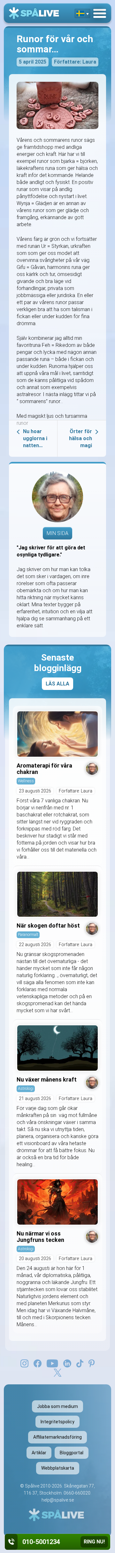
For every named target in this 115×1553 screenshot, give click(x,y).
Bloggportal (71, 1452)
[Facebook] (38, 1362)
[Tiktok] (79, 1362)
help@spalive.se (58, 1500)
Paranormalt (28, 934)
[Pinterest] (91, 1362)
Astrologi (26, 1088)
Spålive (32, 1485)
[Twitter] (57, 1371)
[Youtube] (52, 1362)
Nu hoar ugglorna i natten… (35, 438)
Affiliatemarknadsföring (57, 1437)
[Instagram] (24, 1362)
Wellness (26, 780)
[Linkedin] (67, 1362)
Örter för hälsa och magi (80, 438)
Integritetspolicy (57, 1421)
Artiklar (39, 1452)
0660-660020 (77, 1493)
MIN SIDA (57, 533)
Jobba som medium (57, 1406)
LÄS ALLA (57, 684)
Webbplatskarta (57, 1468)
